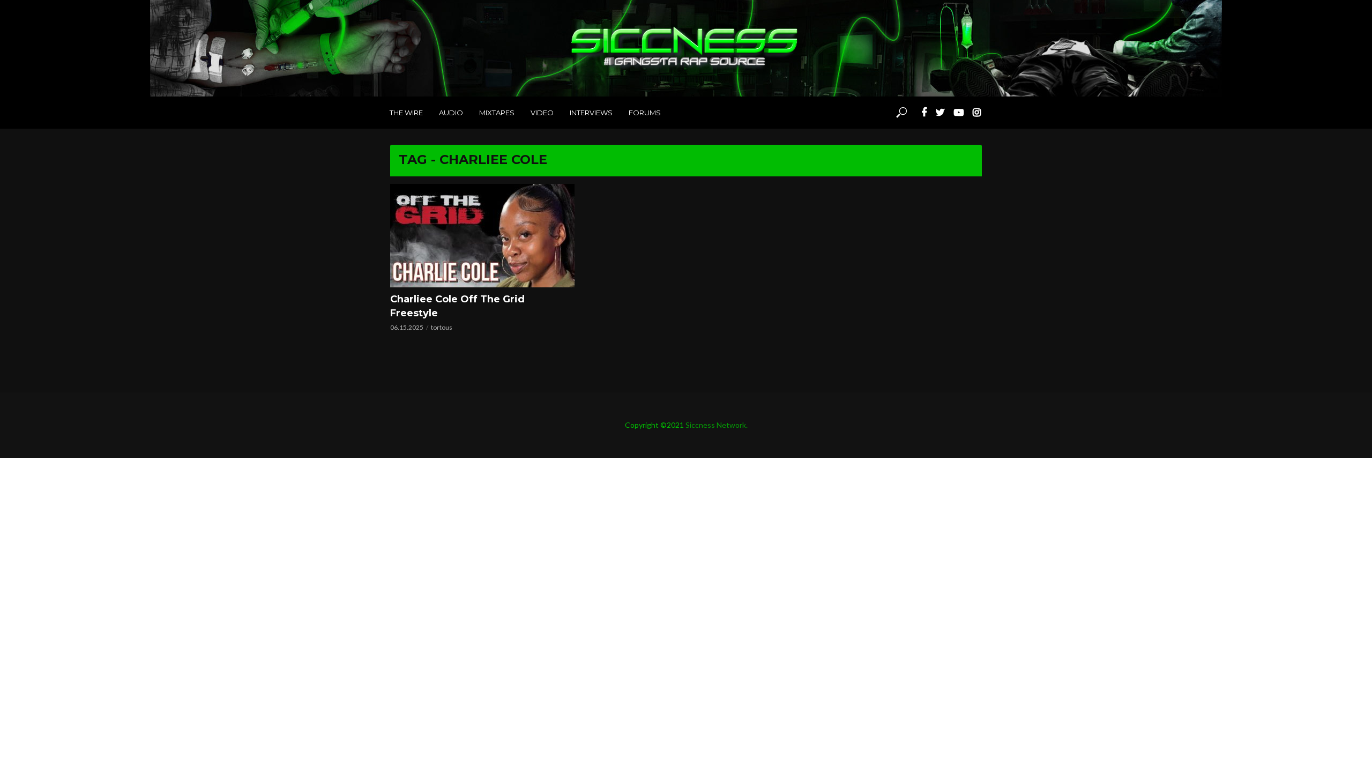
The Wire (406, 112)
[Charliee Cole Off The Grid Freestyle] (482, 235)
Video (542, 112)
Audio (451, 112)
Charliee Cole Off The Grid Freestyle (457, 306)
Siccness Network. (716, 424)
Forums (645, 112)
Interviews (591, 112)
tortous (441, 327)
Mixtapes (496, 112)
